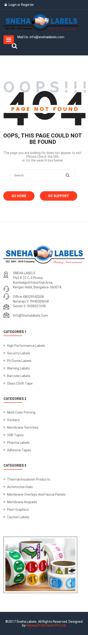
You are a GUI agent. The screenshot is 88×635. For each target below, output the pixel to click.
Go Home (18, 196)
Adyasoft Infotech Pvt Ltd (45, 625)
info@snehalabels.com (30, 315)
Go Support (58, 196)
